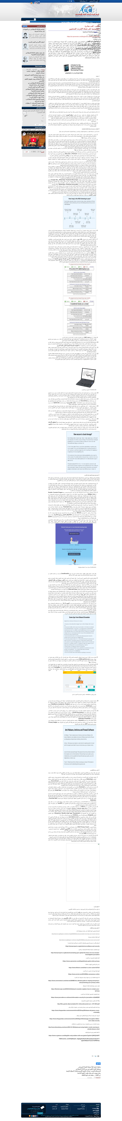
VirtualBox (57, 667)
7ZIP (85, 833)
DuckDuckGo (65, 573)
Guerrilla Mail (53, 798)
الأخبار (97, 1106)
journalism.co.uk (74, 817)
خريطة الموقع (97, 1116)
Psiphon (67, 704)
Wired (83, 806)
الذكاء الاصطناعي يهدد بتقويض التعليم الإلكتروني (79, 22)
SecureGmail (55, 781)
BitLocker (68, 153)
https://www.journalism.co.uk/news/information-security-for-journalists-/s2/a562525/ (75, 997)
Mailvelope (90, 779)
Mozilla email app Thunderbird (71, 813)
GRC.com (87, 337)
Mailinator (93, 800)
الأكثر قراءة (34, 69)
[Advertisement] (74, 1090)
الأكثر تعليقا (28, 69)
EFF (86, 724)
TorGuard (91, 612)
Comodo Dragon (58, 492)
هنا (82, 137)
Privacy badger (53, 722)
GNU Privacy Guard (83, 827)
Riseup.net (58, 813)
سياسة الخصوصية (81, 1108)
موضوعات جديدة (43, 69)
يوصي (78, 353)
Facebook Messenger (72, 179)
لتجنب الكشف (92, 195)
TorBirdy (75, 815)
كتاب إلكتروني (67, 918)
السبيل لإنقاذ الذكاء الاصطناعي (36, 93)
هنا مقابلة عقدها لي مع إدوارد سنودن (77, 808)
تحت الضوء (96, 1114)
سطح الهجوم (69, 115)
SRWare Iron (91, 494)
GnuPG (60, 803)
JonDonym (89, 706)
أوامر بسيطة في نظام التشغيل (56, 580)
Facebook (98, 1077)
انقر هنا (83, 594)
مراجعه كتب (54, 1106)
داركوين (50, 424)
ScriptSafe (87, 718)
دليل (49, 163)
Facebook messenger (72, 184)
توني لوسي (54, 106)
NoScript (81, 718)
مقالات (97, 1108)
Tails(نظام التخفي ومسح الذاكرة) (63, 514)
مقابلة (92, 252)
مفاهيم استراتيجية (64, 1106)
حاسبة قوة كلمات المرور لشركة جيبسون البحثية (67, 258)
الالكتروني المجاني (65, 829)
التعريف (83, 1106)
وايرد (79, 912)
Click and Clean (72, 589)
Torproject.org (67, 506)
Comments (90, 1077)
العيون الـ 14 (66, 603)
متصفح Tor (68, 501)
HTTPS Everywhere (78, 712)
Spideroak (56, 402)
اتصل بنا (97, 1117)
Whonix (79, 512)
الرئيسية (99, 18)
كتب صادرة (54, 1108)
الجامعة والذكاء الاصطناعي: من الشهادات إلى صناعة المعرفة (33, 30)
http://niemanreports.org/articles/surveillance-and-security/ (82, 946)
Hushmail (82, 787)
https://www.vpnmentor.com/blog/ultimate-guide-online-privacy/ (81, 961)
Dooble (50, 492)
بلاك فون (79, 239)
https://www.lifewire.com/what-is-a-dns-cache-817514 (84, 967)
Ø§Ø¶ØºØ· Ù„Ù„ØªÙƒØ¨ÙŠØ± (74, 73)
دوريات (67, 1104)
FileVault (74, 153)
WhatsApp (62, 179)
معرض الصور (96, 1112)
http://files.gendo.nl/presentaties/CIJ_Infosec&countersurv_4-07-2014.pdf (78, 1004)
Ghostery (81, 720)
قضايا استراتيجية (64, 1108)
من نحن (99, 20)
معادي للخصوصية (71, 402)
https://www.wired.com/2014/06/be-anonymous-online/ (84, 974)
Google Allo (54, 179)
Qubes (50, 516)
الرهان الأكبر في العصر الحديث (36, 42)
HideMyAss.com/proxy (57, 704)
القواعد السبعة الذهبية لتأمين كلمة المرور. (68, 345)
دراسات (97, 1110)
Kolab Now (58, 790)
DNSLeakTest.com (84, 659)
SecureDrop (84, 400)
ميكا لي (67, 155)
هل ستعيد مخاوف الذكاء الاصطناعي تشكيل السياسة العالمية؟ (35, 53)
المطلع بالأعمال (52, 422)
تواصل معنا (37, 1)
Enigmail (90, 815)
